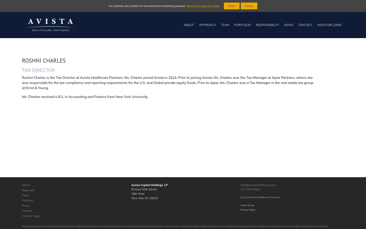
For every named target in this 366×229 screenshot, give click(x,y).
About (26, 185)
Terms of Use (247, 205)
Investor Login (31, 216)
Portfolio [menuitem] (242, 25)
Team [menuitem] (225, 25)
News (25, 205)
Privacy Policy (247, 209)
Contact (27, 210)
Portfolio (27, 200)
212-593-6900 (250, 189)
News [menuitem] (288, 25)
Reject (231, 6)
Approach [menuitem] (207, 25)
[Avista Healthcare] (50, 25)
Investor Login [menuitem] (329, 25)
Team (25, 195)
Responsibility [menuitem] (267, 25)
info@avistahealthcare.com (258, 185)
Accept (249, 6)
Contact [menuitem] (305, 25)
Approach (28, 190)
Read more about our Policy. (203, 6)
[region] (183, 6)
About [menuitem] (189, 25)
